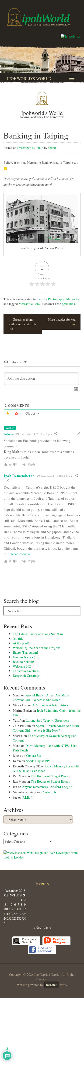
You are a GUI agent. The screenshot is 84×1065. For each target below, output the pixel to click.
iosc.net (51, 984)
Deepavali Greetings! (27, 675)
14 (18, 909)
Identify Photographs (50, 299)
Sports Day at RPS (38, 761)
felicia (52, 147)
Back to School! (23, 661)
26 (11, 918)
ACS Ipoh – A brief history (50, 705)
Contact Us (33, 755)
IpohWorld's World (29, 78)
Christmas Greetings (26, 671)
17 (5, 913)
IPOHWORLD (38, 17)
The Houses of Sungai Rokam (50, 776)
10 (5, 909)
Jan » (47, 927)
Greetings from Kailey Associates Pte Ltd (22, 324)
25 (8, 918)
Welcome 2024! (23, 666)
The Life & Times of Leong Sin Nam (38, 634)
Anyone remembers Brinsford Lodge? (47, 787)
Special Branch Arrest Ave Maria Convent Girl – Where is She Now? (41, 697)
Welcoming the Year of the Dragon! (36, 648)
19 (11, 913)
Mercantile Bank (29, 304)
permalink (68, 304)
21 (18, 913)
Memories (72, 299)
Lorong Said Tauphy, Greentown (47, 720)
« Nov (37, 927)
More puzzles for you (62, 321)
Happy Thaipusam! (25, 652)
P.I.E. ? (27, 797)
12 (11, 909)
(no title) (18, 638)
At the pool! (21, 643)
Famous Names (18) (26, 657)
